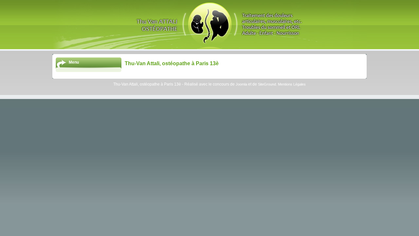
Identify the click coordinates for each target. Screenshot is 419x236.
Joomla (241, 84)
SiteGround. (268, 84)
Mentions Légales (292, 84)
